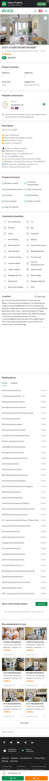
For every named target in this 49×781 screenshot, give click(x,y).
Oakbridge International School (13, 447)
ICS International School (11, 532)
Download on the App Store (12, 750)
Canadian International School (13, 554)
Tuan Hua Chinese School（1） (14, 565)
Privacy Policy (39, 758)
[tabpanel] (24, 492)
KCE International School (11, 492)
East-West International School (14, 407)
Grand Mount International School (14, 458)
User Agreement (26, 758)
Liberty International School (12, 498)
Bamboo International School (13, 441)
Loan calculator (7, 766)
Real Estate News (38, 769)
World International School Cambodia (16, 582)
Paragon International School (13, 543)
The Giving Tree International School (15, 436)
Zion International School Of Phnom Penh (17, 413)
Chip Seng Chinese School (12, 469)
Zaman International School (12, 577)
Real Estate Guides (23, 769)
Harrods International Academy (14, 481)
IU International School (10, 464)
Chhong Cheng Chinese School (13, 430)
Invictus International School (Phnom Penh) (18, 509)
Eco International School (11, 548)
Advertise (14, 761)
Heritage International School (13, 453)
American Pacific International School (16, 526)
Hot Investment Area (39, 766)
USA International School (11, 390)
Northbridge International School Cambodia (18, 571)
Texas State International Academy (15, 503)
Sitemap (5, 761)
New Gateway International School (15, 475)
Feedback (14, 758)
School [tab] (4, 383)
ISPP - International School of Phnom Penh (18, 594)
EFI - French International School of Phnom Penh (20, 520)
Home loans (21, 766)
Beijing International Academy (13, 402)
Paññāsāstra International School (15, 515)
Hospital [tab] (14, 383)
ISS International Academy (12, 424)
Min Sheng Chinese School (12, 588)
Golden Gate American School (13, 537)
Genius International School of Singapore (17, 486)
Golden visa (6, 769)
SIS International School (11, 419)
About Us (5, 758)
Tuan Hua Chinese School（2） (14, 396)
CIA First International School (13, 560)
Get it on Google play (30, 750)
